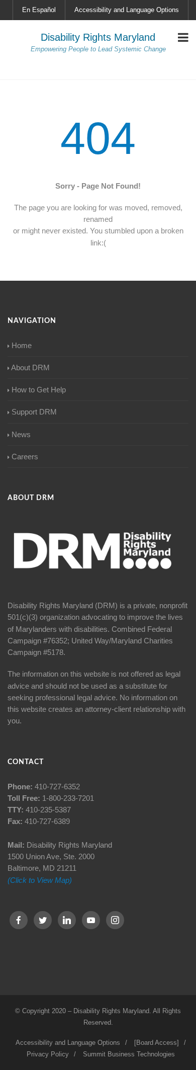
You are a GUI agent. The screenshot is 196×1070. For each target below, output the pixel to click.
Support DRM (34, 411)
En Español (39, 10)
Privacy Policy (48, 1054)
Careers (25, 456)
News (21, 434)
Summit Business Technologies (129, 1054)
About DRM (30, 367)
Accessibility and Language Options (126, 10)
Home (22, 345)
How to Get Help (39, 389)
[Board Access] (156, 1042)
